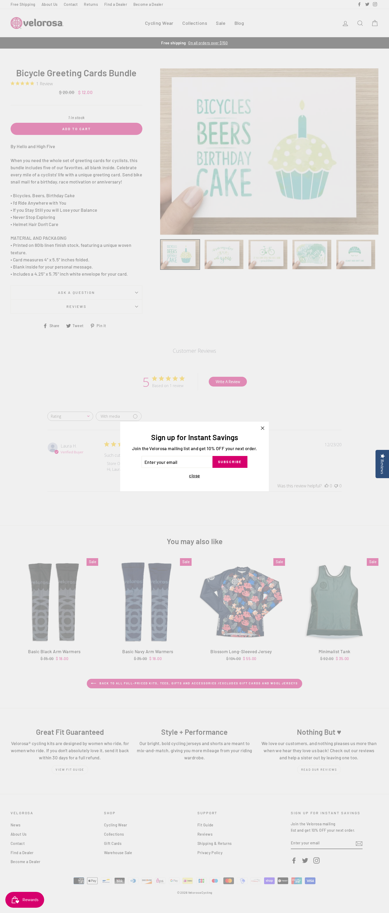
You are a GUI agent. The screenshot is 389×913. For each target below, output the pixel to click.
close (194, 475)
